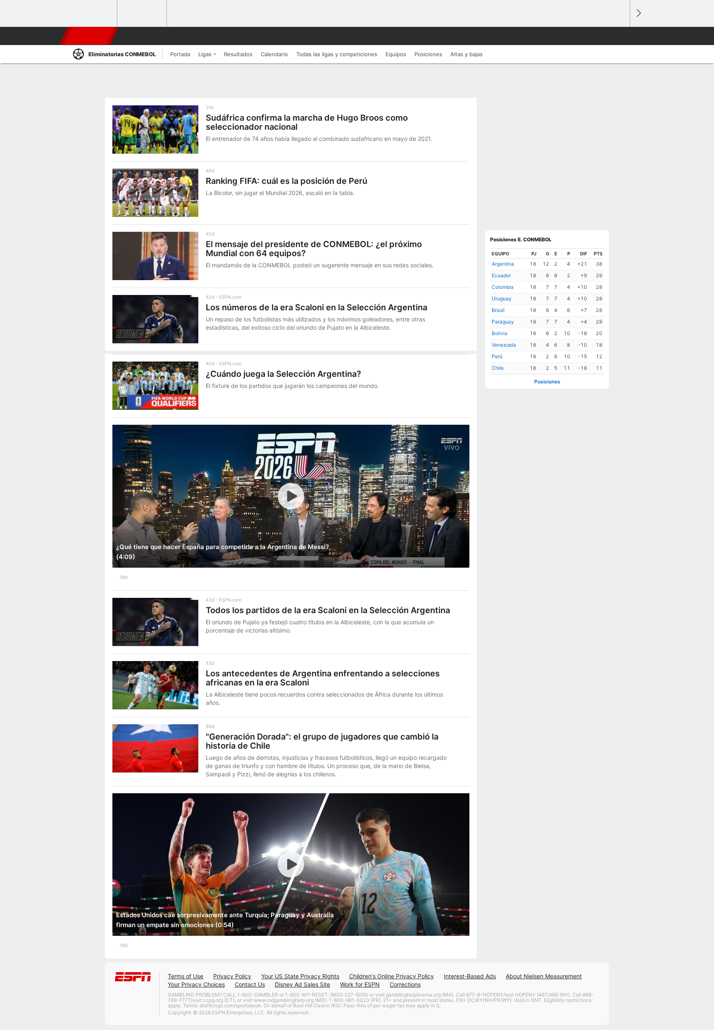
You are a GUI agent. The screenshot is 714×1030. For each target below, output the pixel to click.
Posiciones (547, 381)
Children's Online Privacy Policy (391, 976)
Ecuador (501, 275)
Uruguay (502, 298)
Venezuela (504, 345)
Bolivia (499, 333)
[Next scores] (638, 13)
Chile (498, 368)
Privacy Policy (232, 976)
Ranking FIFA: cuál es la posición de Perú (286, 181)
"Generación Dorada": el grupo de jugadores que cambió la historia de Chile (322, 741)
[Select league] (93, 13)
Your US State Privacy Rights (300, 976)
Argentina (503, 264)
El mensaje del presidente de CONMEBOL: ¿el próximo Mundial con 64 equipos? (314, 248)
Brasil (498, 310)
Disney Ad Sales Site (302, 984)
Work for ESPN (360, 984)
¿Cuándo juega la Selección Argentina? (283, 374)
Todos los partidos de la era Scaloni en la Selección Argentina (328, 610)
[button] (619, 36)
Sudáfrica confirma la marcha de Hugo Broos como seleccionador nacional (307, 122)
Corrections (405, 984)
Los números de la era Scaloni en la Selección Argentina (316, 307)
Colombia (503, 287)
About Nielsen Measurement (544, 976)
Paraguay (503, 322)
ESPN (89, 36)
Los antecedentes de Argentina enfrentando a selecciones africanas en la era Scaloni (323, 677)
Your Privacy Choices (196, 984)
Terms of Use (185, 976)
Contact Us (250, 984)
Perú (497, 356)
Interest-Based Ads (470, 976)
